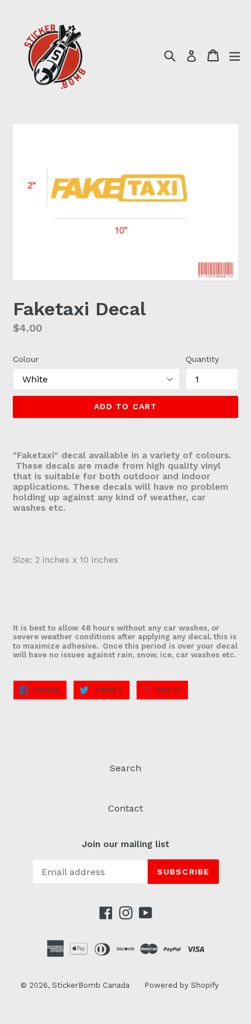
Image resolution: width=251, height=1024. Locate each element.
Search (125, 768)
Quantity (202, 359)
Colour (26, 359)
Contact (125, 808)
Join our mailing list (125, 844)
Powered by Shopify (181, 985)
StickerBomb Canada (91, 985)
